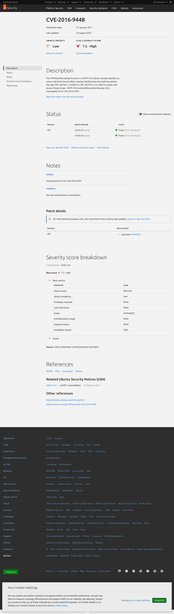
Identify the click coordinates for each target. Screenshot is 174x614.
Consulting (78, 445)
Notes (9, 77)
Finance (96, 555)
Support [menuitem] (74, 2)
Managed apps (53, 458)
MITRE (49, 371)
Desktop (50, 529)
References (12, 85)
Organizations (53, 490)
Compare (73, 516)
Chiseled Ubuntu (76, 523)
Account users (73, 536)
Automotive (52, 555)
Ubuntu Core (9, 484)
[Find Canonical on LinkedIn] (134, 571)
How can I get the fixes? (57, 147)
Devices (99, 542)
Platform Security (54, 8)
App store (51, 477)
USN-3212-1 (52, 385)
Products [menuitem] (48, 2)
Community (78, 471)
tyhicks (49, 174)
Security (7, 510)
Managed (66, 445)
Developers (67, 490)
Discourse (96, 536)
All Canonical (158, 2)
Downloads (9, 529)
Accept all (159, 600)
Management (83, 477)
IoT (5, 477)
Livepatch (80, 8)
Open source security (107, 549)
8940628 (136, 234)
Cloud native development (150, 549)
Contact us (11, 572)
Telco (88, 555)
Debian (78, 371)
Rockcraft (137, 523)
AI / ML (6, 464)
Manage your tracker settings (135, 600)
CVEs (114, 8)
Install (49, 438)
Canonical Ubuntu (10, 2)
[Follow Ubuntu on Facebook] (127, 571)
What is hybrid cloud (105, 503)
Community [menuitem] (88, 2)
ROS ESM (50, 471)
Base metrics (59, 280)
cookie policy (61, 605)
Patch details (103, 147)
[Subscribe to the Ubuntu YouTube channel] (148, 571)
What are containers (56, 523)
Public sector (77, 555)
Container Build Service (118, 523)
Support (58, 438)
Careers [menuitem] (117, 2)
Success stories (64, 484)
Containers (8, 523)
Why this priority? (54, 53)
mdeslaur (50, 188)
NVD (57, 371)
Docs (88, 445)
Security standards (98, 8)
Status (10, 72)
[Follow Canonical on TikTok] (155, 571)
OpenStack (8, 438)
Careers (74, 571)
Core (75, 529)
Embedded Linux (66, 477)
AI (47, 549)
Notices (124, 8)
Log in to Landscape (105, 516)
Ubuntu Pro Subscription (58, 542)
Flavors (79, 490)
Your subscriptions (55, 536)
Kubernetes (9, 451)
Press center (105, 571)
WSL (68, 529)
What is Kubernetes (55, 451)
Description (12, 68)
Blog (82, 571)
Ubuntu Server (10, 497)
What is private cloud (83, 503)
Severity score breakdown (19, 81)
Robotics (7, 471)
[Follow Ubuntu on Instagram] (141, 571)
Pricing (86, 536)
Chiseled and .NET (96, 523)
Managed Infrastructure (83, 549)
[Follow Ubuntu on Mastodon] (120, 571)
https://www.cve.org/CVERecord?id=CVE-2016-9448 (71, 404)
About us (50, 571)
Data (52, 549)
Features (50, 484)
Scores (56, 338)
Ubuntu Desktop (11, 490)
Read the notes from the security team (65, 96)
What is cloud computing (58, 503)
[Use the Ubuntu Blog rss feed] (162, 571)
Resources (100, 451)
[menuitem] (160, 2)
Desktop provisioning (82, 542)
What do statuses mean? (83, 147)
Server (60, 529)
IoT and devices (127, 549)
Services (78, 484)
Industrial (64, 555)
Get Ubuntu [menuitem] (103, 2)
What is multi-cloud (127, 503)
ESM (69, 8)
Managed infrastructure (15, 458)
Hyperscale (51, 497)
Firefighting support (113, 536)
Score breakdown (84, 53)
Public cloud (145, 503)
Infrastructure (63, 549)
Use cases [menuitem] (62, 2)
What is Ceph (52, 445)
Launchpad (67, 371)
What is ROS (64, 471)
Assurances (137, 8)
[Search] (171, 2)
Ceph (5, 445)
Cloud (6, 503)
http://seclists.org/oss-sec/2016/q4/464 (65, 400)
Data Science (65, 464)
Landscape (8, 516)
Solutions (8, 549)
